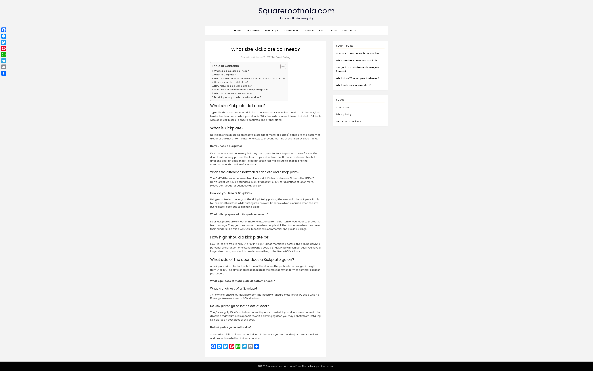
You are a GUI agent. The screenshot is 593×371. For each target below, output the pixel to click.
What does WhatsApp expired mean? (357, 78)
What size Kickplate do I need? (231, 71)
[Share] (4, 73)
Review (309, 30)
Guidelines (253, 30)
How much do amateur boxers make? (357, 53)
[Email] (4, 67)
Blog (321, 30)
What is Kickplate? (225, 74)
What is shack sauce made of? (354, 85)
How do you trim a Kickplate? (231, 82)
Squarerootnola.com (296, 11)
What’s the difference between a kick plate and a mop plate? (249, 78)
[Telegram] (4, 61)
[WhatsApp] (4, 55)
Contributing (291, 30)
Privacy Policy (343, 114)
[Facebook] (4, 30)
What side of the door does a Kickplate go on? (241, 89)
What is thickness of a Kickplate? (233, 93)
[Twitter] (4, 42)
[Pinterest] (4, 48)
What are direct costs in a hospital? (356, 60)
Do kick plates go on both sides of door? (237, 97)
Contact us (349, 30)
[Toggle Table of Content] (281, 66)
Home (238, 30)
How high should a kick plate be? (233, 85)
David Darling (283, 57)
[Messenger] (4, 36)
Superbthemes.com (324, 366)
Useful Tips (272, 30)
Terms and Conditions (349, 121)
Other (333, 30)
